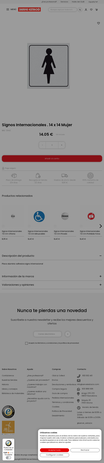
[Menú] (12, 440)
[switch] (8, 457)
